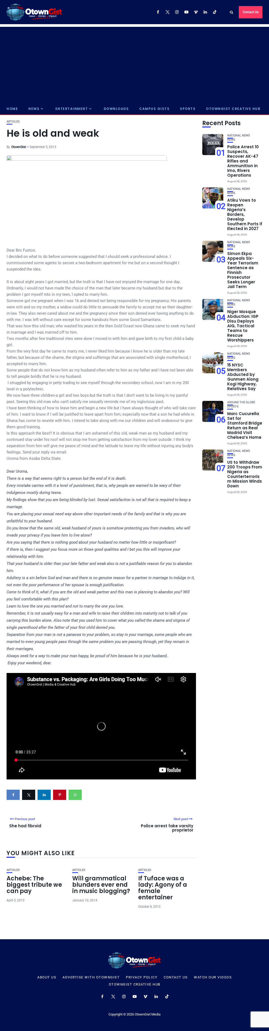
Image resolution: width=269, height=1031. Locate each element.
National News (238, 135)
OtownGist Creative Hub (233, 108)
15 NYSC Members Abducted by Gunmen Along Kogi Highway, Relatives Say (242, 376)
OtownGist (18, 147)
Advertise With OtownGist (91, 977)
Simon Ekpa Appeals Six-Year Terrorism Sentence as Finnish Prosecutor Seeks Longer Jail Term (242, 270)
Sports (187, 108)
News (33, 108)
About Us (46, 977)
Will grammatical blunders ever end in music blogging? (101, 884)
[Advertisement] (134, 63)
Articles (13, 121)
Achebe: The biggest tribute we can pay (34, 884)
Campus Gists (154, 108)
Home (12, 108)
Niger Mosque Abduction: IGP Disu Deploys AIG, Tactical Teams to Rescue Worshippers (242, 326)
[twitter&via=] (28, 795)
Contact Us (250, 12)
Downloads (116, 108)
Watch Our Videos (213, 977)
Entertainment (71, 108)
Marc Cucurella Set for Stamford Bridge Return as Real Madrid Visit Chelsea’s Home (244, 425)
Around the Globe (241, 402)
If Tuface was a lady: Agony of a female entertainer (162, 888)
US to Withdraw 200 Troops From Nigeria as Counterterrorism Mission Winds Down (244, 474)
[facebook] (13, 795)
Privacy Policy (141, 977)
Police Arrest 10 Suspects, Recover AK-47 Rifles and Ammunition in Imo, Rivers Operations (243, 161)
